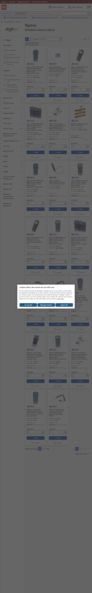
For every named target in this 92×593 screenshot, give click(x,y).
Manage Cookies (46, 305)
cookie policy (60, 299)
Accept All (28, 305)
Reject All (64, 305)
